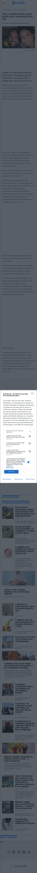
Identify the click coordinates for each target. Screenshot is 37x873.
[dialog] (18, 436)
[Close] (33, 394)
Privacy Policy (30, 479)
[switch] (29, 436)
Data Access (18, 479)
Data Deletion (6, 479)
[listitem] (18, 431)
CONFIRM (11, 471)
